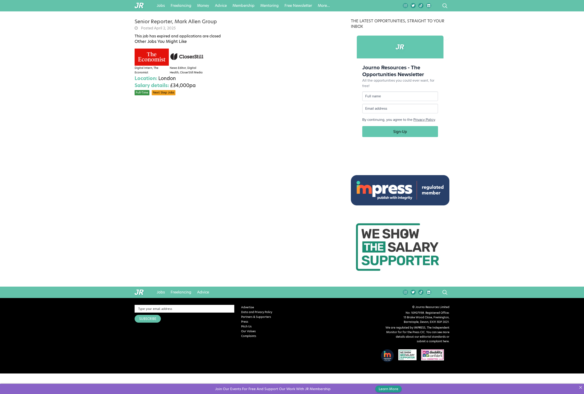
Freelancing (181, 5)
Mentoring (269, 5)
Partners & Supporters (256, 317)
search (436, 5)
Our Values (248, 331)
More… (324, 5)
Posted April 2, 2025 (158, 28)
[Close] (580, 387)
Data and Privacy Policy (256, 312)
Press (244, 322)
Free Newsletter (298, 5)
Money (203, 5)
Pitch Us (246, 326)
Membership (243, 5)
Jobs (161, 5)
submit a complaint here (433, 341)
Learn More (388, 388)
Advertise (247, 307)
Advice (221, 5)
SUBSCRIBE (147, 318)
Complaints (248, 336)
